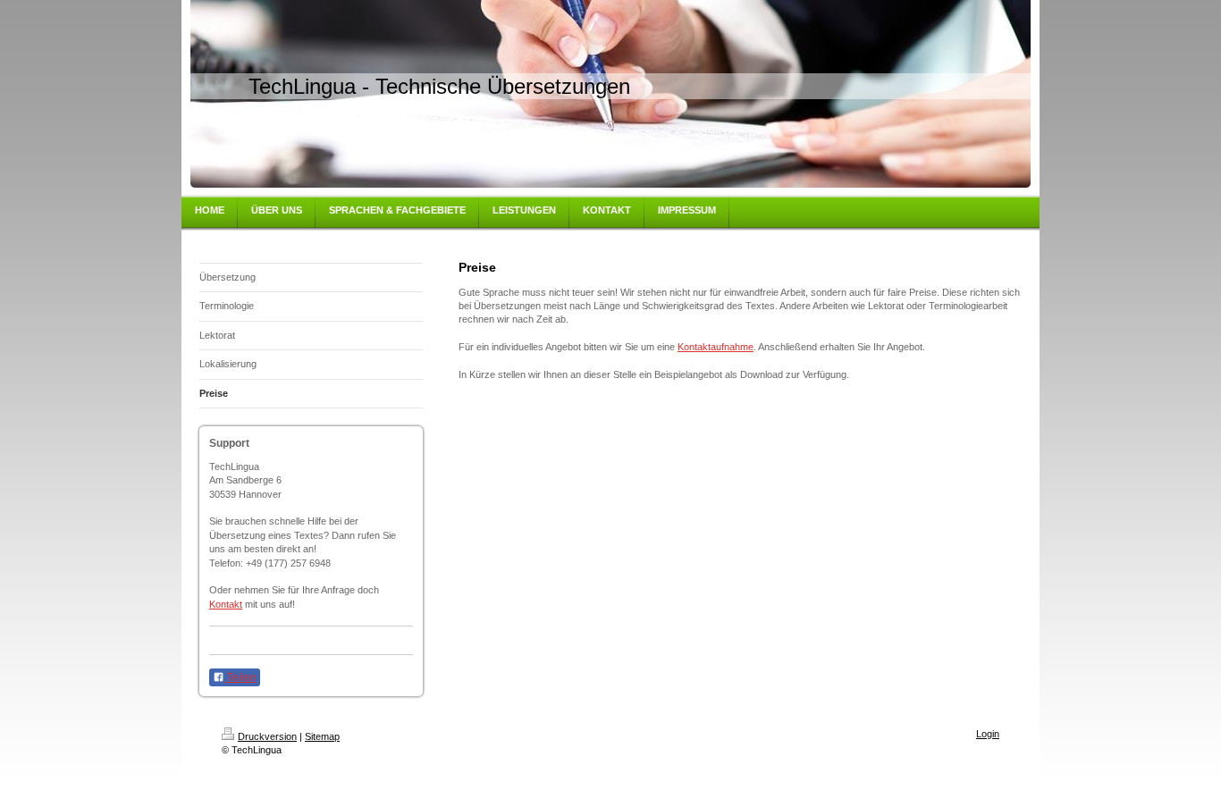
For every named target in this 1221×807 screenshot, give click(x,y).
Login (987, 733)
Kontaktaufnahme (716, 346)
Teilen (240, 677)
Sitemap (322, 736)
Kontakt (225, 604)
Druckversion (267, 736)
